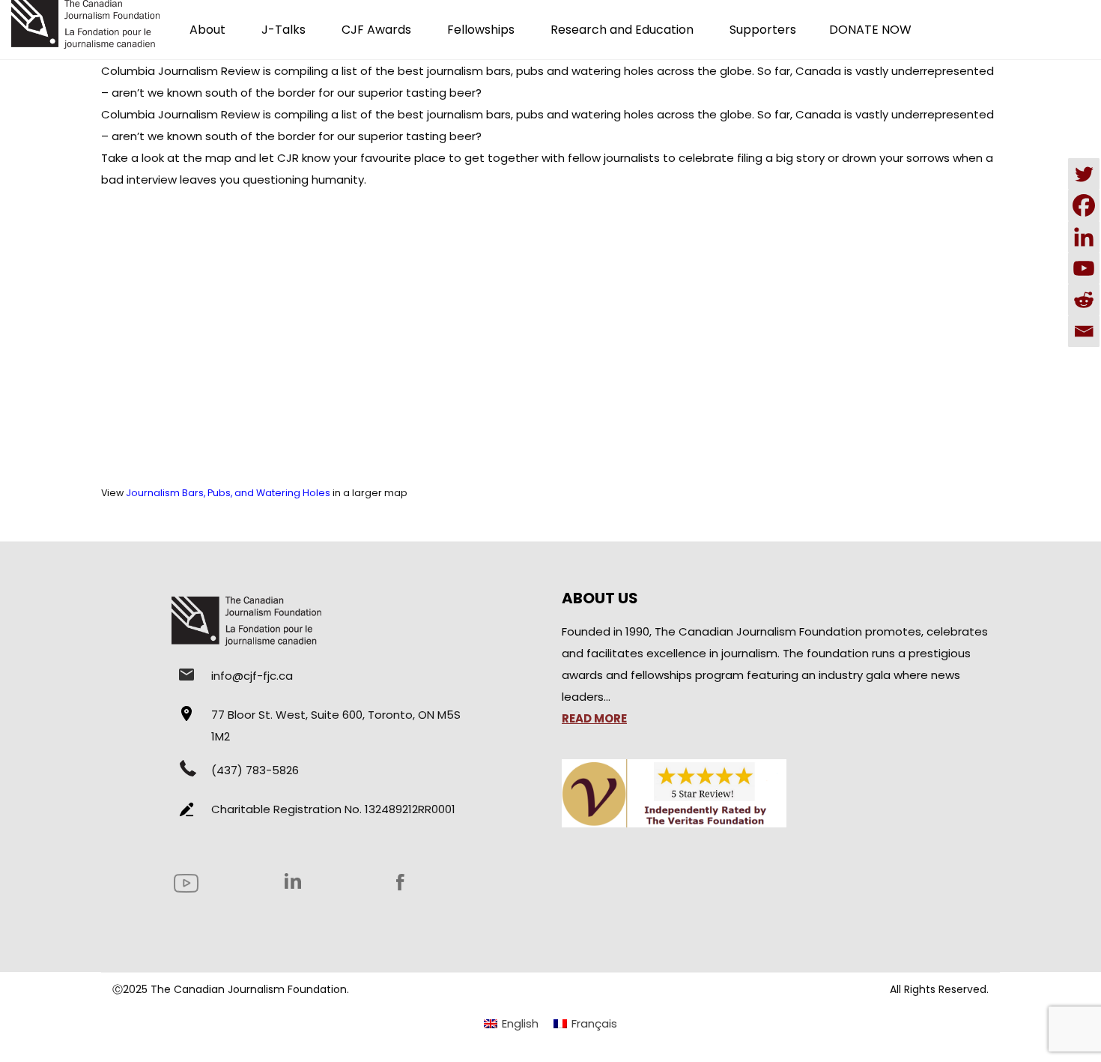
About (207, 29)
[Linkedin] (1084, 237)
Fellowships (481, 29)
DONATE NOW (870, 29)
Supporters (763, 29)
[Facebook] (1084, 205)
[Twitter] (1084, 174)
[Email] (1084, 331)
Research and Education (622, 29)
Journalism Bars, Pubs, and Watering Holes (228, 492)
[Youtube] (1084, 268)
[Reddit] (1084, 300)
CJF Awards (376, 29)
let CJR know (294, 158)
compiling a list (315, 71)
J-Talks (283, 29)
